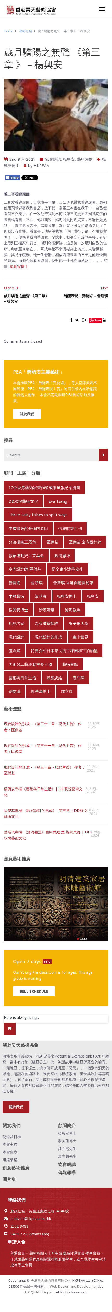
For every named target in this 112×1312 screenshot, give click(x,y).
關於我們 (27, 413)
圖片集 (9, 1179)
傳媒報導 (67, 1172)
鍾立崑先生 (67, 1148)
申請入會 (17, 1242)
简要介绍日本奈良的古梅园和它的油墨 (64, 650)
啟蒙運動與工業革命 (26, 555)
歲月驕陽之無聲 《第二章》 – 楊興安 (26, 298)
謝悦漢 (14, 691)
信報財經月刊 (70, 528)
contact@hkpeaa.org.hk (30, 1218)
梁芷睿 (40, 596)
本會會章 (10, 1152)
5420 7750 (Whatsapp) (29, 1234)
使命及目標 (12, 1136)
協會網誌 (53, 159)
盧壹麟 (14, 650)
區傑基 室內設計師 (85, 541)
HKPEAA (41, 165)
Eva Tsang (57, 501)
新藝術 (14, 582)
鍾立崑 (67, 691)
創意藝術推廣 (16, 1168)
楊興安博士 (19, 266)
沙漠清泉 (46, 609)
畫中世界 (80, 637)
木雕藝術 (16, 596)
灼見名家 (16, 623)
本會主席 (10, 1144)
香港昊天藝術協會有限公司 (51, 1280)
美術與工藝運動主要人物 (30, 664)
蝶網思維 (54, 677)
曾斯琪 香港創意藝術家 (73, 582)
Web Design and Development (74, 1286)
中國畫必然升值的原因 (28, 528)
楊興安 (69, 159)
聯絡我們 (17, 1200)
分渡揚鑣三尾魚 (22, 541)
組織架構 (10, 1159)
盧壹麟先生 (67, 1156)
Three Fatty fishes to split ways (38, 514)
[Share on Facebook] (71, 319)
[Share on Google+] (84, 319)
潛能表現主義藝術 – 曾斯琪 (86, 295)
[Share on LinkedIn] (104, 319)
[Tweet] (77, 319)
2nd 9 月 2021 (22, 159)
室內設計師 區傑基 (25, 569)
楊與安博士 (67, 596)
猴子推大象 (79, 623)
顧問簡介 (67, 1125)
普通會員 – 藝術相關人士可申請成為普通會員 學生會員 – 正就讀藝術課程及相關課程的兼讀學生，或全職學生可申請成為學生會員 (58, 1259)
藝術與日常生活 (22, 677)
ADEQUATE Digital (38, 1292)
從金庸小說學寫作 (67, 569)
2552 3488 (19, 1226)
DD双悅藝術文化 (23, 501)
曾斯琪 (36, 582)
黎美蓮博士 (67, 1140)
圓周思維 (62, 555)
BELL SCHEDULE (34, 991)
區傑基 (52, 541)
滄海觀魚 (72, 609)
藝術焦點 (85, 159)
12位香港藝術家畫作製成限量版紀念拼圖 (44, 487)
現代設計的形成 (48, 637)
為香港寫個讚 (46, 623)
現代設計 (16, 637)
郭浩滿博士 (41, 691)
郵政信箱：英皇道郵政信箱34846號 (39, 1211)
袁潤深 (78, 677)
